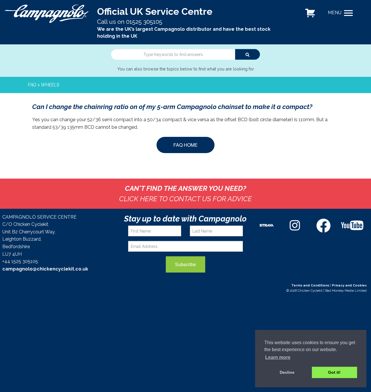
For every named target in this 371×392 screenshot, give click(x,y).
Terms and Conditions (310, 285)
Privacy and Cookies (349, 285)
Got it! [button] (334, 372)
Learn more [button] (277, 357)
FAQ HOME (185, 144)
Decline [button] (287, 372)
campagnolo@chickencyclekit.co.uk (45, 269)
